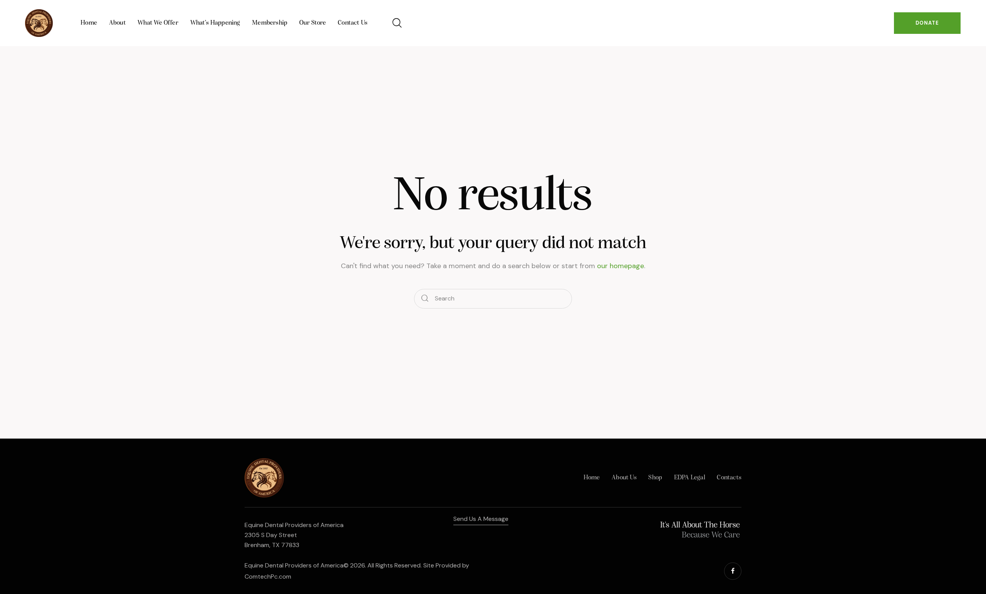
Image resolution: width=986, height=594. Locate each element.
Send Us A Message (480, 519)
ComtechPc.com (268, 576)
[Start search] (425, 299)
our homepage (620, 265)
